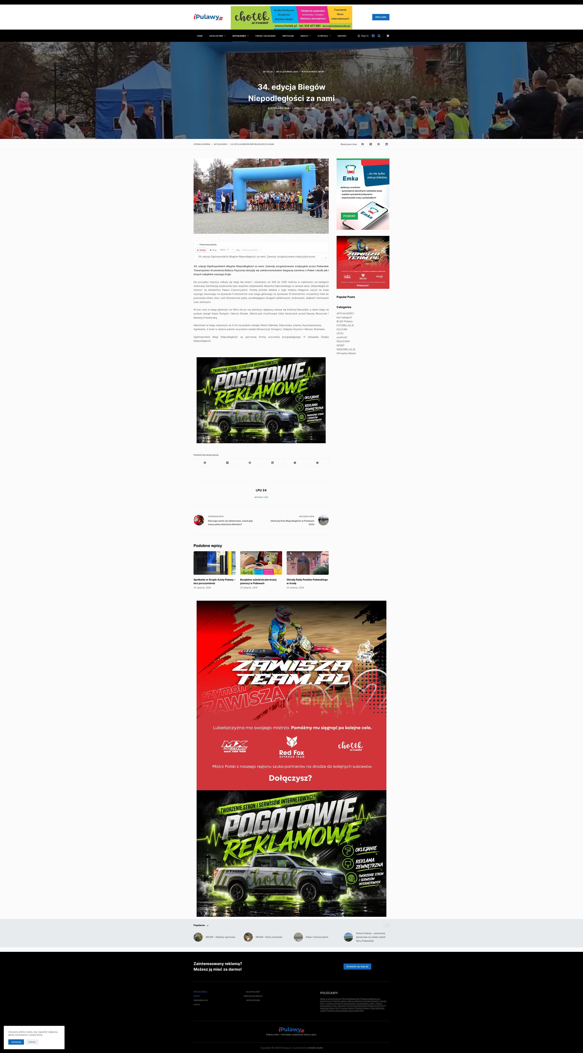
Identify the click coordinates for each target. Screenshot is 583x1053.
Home (200, 36)
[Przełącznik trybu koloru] (387, 35)
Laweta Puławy (347, 1008)
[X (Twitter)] (371, 144)
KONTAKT (342, 36)
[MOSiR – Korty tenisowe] (248, 937)
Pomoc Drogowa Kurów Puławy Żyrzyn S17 (366, 1006)
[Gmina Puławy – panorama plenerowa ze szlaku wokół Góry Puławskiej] (348, 937)
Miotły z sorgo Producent (330, 999)
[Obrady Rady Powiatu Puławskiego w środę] (308, 563)
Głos (238, 250)
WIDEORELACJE (346, 349)
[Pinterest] (379, 144)
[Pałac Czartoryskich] (298, 937)
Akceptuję (16, 1042)
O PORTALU (323, 36)
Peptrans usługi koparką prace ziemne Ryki (345, 1010)
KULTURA (342, 329)
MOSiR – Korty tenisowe (269, 937)
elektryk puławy (340, 1001)
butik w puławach (354, 1001)
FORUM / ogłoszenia (265, 36)
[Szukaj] (379, 36)
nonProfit (342, 337)
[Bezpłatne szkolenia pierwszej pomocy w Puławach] (261, 563)
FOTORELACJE (345, 325)
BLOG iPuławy (345, 321)
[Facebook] (373, 35)
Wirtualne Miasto (346, 353)
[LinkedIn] (387, 144)
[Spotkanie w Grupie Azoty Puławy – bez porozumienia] (215, 563)
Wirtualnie (288, 36)
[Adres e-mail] (317, 463)
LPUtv (340, 333)
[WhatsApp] (295, 463)
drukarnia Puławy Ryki (329, 1008)
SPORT (321, 72)
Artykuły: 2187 (261, 497)
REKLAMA (380, 17)
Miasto (304, 36)
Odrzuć (32, 1042)
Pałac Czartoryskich (317, 937)
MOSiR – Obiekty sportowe (220, 937)
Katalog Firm (216, 36)
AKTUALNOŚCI (239, 36)
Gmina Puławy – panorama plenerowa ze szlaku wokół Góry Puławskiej (370, 937)
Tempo (222, 250)
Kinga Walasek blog (351, 999)
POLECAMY (343, 341)
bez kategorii (344, 317)
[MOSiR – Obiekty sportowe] (198, 937)
